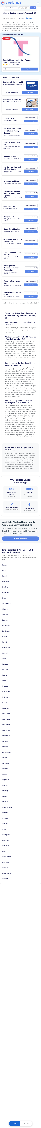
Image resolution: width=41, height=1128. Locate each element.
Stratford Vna (9, 206)
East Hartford (6, 625)
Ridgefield (5, 779)
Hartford (5, 669)
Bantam (4, 565)
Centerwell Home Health (13, 82)
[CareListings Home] (17, 3)
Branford (5, 587)
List (15, 1123)
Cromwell (5, 614)
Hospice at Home (10, 156)
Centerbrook (6, 603)
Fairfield (4, 642)
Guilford (4, 658)
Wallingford (6, 835)
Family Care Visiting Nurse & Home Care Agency (11, 193)
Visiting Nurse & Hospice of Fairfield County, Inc (11, 268)
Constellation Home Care (11, 282)
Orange (4, 757)
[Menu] (38, 2)
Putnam (4, 774)
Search (33, 8)
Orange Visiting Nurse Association (12, 240)
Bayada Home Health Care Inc (12, 254)
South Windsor (7, 807)
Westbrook (5, 862)
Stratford (5, 818)
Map (27, 1123)
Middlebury (6, 691)
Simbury (4, 796)
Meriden (5, 686)
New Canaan (6, 719)
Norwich (5, 746)
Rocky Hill (5, 785)
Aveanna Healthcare (11, 181)
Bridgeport (5, 592)
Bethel (4, 576)
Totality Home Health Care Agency (17, 60)
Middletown (6, 697)
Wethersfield (6, 873)
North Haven (6, 735)
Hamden (5, 664)
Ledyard (4, 680)
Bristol (4, 598)
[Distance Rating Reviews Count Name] (32, 18)
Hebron (4, 675)
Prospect (5, 768)
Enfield (4, 636)
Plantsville (5, 763)
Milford (4, 702)
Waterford (5, 846)
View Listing (29, 69)
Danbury (5, 620)
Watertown (5, 851)
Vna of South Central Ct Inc (12, 293)
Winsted (5, 879)
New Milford (6, 730)
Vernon (4, 829)
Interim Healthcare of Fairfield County (12, 168)
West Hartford (6, 857)
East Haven (6, 631)
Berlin (4, 570)
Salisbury (5, 790)
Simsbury (5, 801)
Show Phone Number (11, 69)
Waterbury (5, 840)
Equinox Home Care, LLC (11, 143)
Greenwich (5, 653)
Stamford (5, 813)
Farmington (6, 647)
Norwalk (5, 741)
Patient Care (8, 118)
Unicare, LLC (8, 217)
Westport (5, 868)
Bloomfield (5, 581)
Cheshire (5, 609)
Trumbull (5, 824)
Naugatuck (5, 708)
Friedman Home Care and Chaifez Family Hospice (12, 131)
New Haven (6, 724)
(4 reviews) (16, 64)
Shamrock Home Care (12, 99)
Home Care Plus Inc (11, 229)
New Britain (6, 713)
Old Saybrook (6, 752)
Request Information (20, 538)
